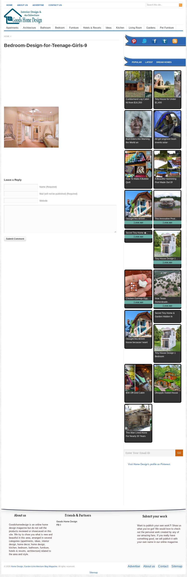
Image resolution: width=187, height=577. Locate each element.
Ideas (109, 27)
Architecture (29, 27)
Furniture (74, 27)
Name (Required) (48, 187)
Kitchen (120, 27)
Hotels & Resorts (92, 27)
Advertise (38, 5)
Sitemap (176, 566)
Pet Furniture (167, 27)
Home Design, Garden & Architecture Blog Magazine (34, 566)
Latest (149, 62)
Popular (137, 62)
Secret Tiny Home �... (137, 233)
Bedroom (60, 27)
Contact (163, 566)
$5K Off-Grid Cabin (135, 393)
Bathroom (45, 27)
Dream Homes (163, 62)
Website (43, 201)
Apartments (12, 27)
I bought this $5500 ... (136, 218)
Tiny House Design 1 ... (166, 258)
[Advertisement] (34, 80)
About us (149, 566)
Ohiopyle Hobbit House (166, 393)
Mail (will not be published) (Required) (58, 194)
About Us (22, 5)
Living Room (135, 27)
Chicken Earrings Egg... (137, 298)
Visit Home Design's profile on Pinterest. (149, 464)
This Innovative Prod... (166, 218)
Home (9, 5)
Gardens (150, 27)
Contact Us (55, 5)
